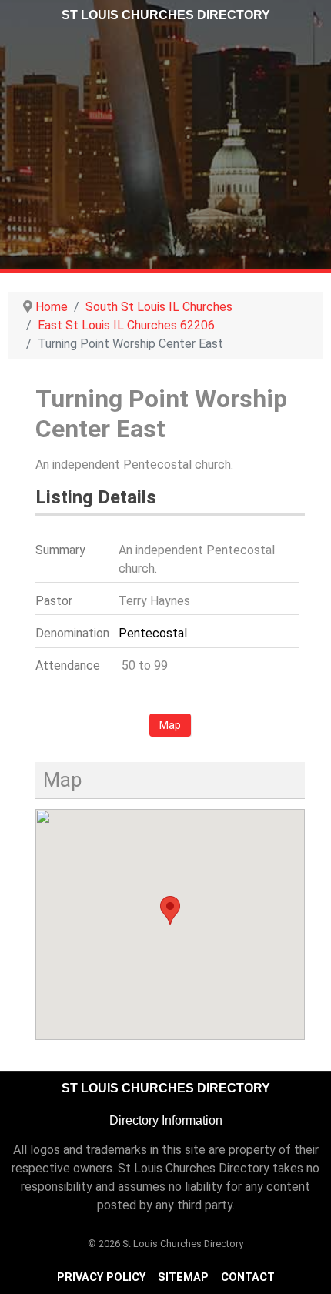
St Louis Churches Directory (166, 15)
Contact (248, 1277)
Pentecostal (153, 633)
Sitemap (183, 1277)
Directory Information (165, 1120)
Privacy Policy (101, 1277)
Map (170, 725)
